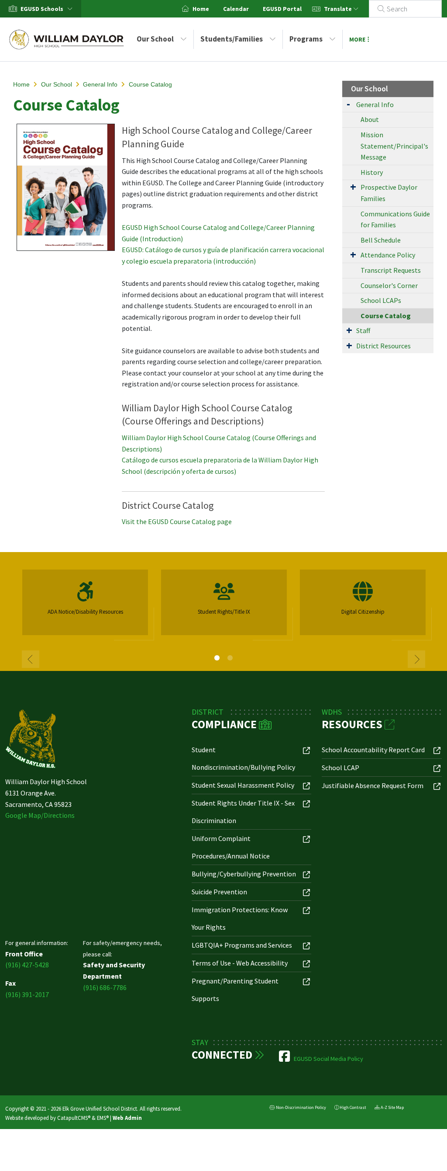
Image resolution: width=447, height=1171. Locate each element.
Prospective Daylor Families (389, 193)
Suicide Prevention (219, 891)
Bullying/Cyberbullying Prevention (244, 873)
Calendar (236, 9)
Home (201, 9)
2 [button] (230, 657)
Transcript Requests (391, 270)
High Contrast (353, 1107)
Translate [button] (338, 9)
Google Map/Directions (40, 815)
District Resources (383, 345)
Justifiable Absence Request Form (372, 785)
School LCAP (340, 767)
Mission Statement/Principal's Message (394, 145)
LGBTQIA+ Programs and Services (242, 945)
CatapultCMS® (73, 1117)
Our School (155, 39)
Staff (363, 330)
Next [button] (416, 659)
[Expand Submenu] (348, 104)
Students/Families (231, 39)
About (370, 119)
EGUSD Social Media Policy (328, 1059)
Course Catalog (150, 84)
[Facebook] (285, 1059)
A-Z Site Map (389, 1108)
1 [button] (217, 657)
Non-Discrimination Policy (297, 1108)
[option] (85, 606)
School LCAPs (381, 300)
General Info (100, 84)
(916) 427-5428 (27, 964)
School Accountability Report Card (373, 749)
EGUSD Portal (282, 9)
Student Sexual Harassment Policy (243, 785)
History (372, 172)
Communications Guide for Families (395, 219)
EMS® (103, 1117)
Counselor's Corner (389, 285)
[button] (48, 9)
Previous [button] (30, 659)
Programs (306, 39)
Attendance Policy (388, 254)
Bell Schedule (381, 240)
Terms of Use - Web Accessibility (240, 963)
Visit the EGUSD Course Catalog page (177, 521)
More (357, 39)
